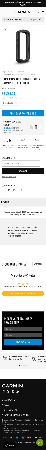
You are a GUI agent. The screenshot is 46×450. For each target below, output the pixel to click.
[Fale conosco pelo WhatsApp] (39, 442)
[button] (3, 12)
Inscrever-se (23, 342)
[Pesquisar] (40, 19)
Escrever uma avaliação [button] (23, 293)
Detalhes (5, 202)
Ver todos (38, 264)
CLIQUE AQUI (7, 128)
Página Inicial (7, 72)
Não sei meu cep (9, 177)
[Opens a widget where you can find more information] (10, 445)
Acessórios (19, 72)
